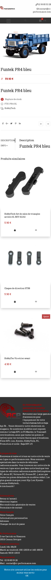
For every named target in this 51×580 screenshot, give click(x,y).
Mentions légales (8, 501)
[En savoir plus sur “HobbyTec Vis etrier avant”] (15, 371)
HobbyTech (10, 108)
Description (8, 140)
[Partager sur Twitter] (11, 123)
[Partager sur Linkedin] (20, 123)
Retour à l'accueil (8, 498)
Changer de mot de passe (12, 524)
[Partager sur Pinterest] (15, 123)
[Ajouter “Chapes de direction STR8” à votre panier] (15, 301)
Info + (4, 145)
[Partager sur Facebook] (3, 123)
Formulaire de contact (11, 507)
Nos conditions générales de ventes (17, 504)
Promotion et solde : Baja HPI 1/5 (16, 444)
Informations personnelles (14, 518)
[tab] (8, 140)
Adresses (4, 521)
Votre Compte (7, 515)
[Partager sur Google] (7, 123)
